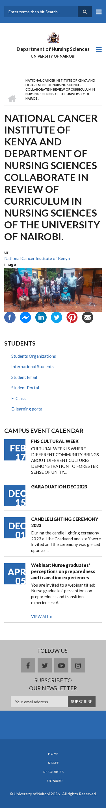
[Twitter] (56, 316)
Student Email (24, 377)
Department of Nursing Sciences (53, 49)
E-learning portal (27, 408)
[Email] (87, 316)
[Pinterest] (72, 316)
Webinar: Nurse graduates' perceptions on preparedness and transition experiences (63, 571)
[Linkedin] (41, 316)
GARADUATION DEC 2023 (59, 486)
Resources (53, 772)
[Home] (53, 37)
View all (40, 616)
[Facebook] (10, 316)
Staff (53, 763)
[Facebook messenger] (25, 316)
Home (53, 753)
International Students (32, 366)
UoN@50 (54, 781)
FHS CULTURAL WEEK (55, 441)
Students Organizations (33, 356)
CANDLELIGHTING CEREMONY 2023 (64, 522)
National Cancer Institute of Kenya (37, 258)
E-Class (18, 398)
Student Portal (25, 387)
